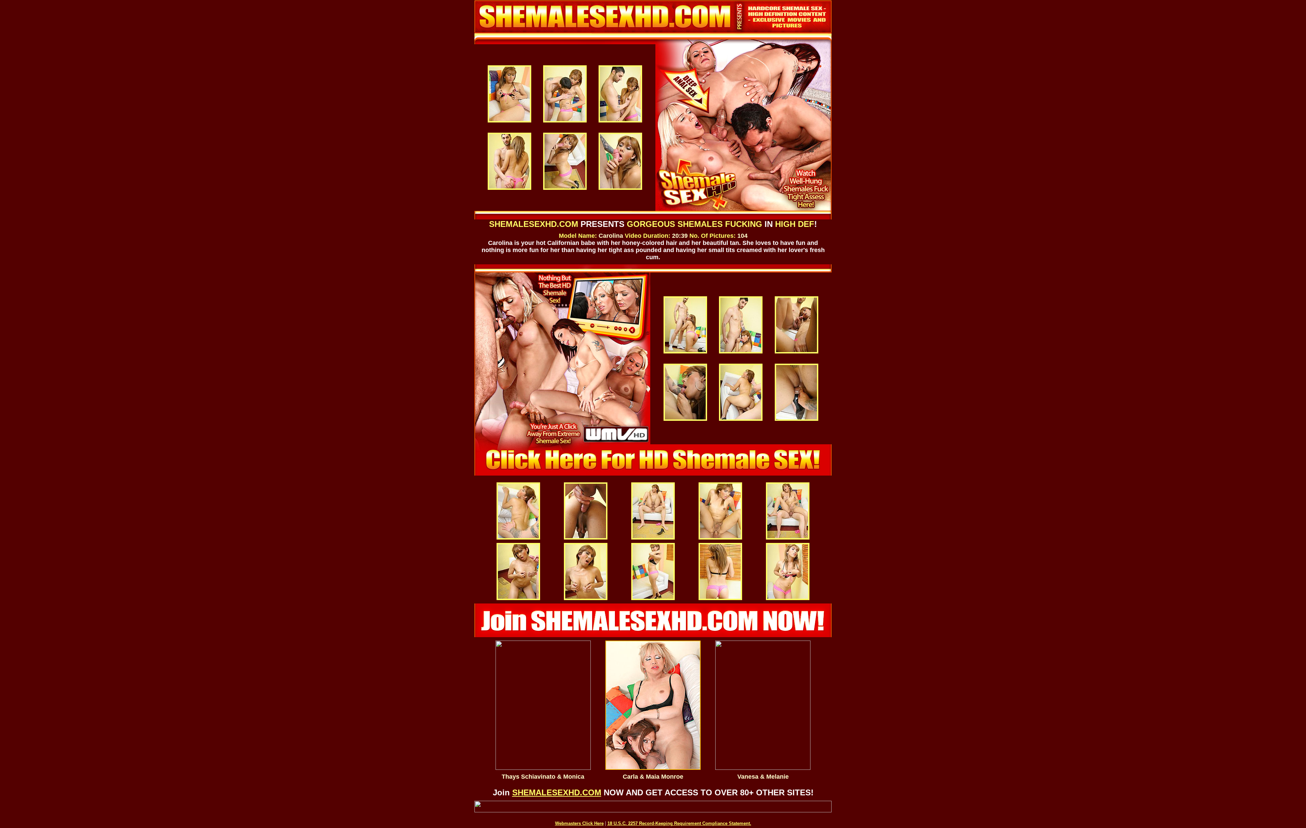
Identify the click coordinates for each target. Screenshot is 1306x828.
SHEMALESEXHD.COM (556, 792)
